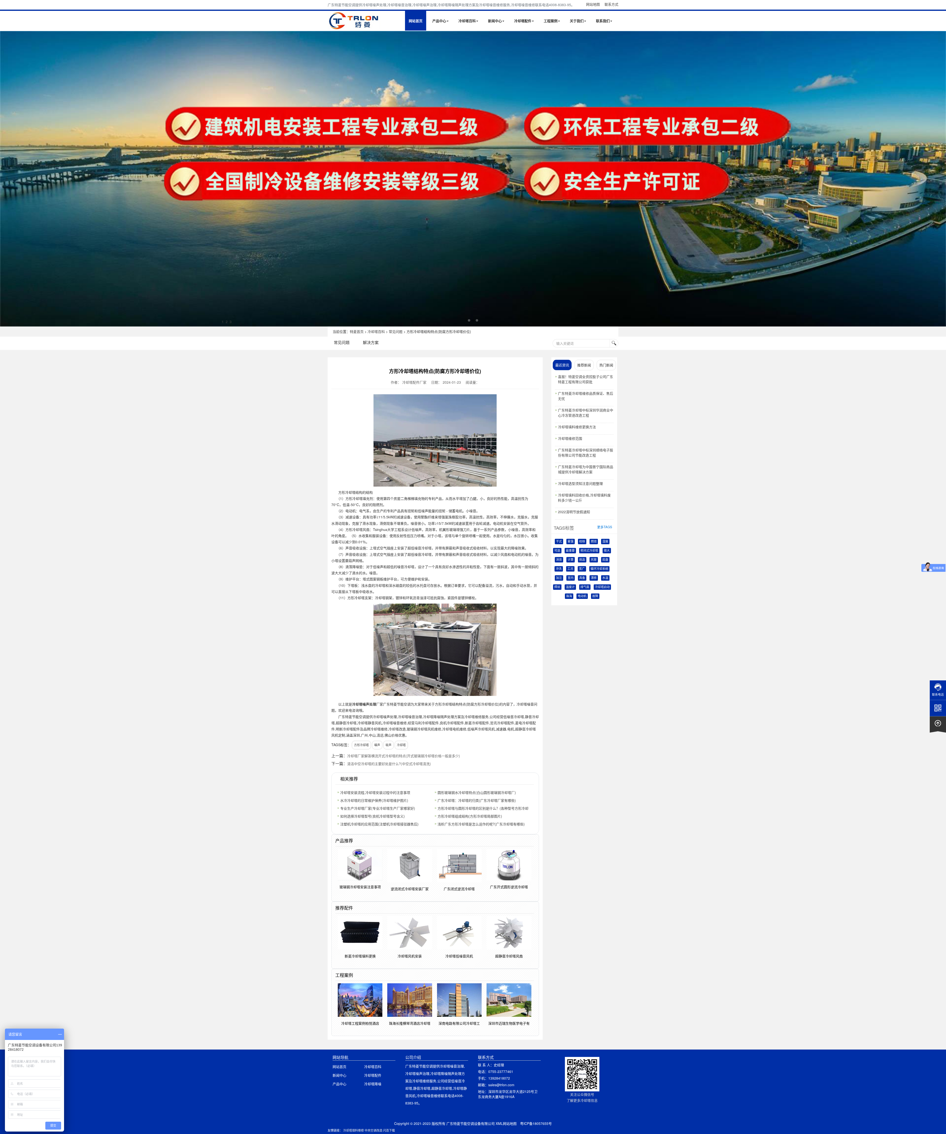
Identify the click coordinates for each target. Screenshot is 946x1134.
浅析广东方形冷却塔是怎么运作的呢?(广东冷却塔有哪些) (481, 824)
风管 (594, 559)
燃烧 (594, 541)
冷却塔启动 (602, 587)
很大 (607, 550)
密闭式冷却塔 (589, 550)
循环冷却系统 (599, 569)
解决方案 (371, 342)
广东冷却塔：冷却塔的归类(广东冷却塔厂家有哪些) (477, 800)
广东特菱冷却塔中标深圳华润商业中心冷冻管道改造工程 (585, 413)
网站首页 (415, 20)
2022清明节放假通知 (574, 511)
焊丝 (557, 587)
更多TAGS (604, 527)
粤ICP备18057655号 (536, 1123)
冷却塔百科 (467, 20)
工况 (570, 569)
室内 (571, 578)
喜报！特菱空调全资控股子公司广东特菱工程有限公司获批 (585, 379)
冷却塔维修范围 (570, 438)
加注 (559, 578)
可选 (557, 550)
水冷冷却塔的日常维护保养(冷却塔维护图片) (374, 800)
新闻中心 (495, 20)
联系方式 (611, 4)
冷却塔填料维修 (353, 1130)
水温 (605, 578)
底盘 (605, 559)
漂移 (594, 578)
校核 (582, 541)
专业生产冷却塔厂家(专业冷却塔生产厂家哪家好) (377, 808)
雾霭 (571, 541)
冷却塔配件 (522, 20)
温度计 (570, 587)
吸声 (388, 745)
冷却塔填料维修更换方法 (577, 426)
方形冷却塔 (361, 745)
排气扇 (584, 587)
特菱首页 (357, 331)
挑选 (582, 559)
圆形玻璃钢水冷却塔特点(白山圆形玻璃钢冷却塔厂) (477, 792)
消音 (559, 559)
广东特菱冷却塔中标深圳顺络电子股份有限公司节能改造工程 (585, 452)
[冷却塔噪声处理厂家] (473, 179)
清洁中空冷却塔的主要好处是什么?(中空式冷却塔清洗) (389, 763)
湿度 (605, 541)
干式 (559, 541)
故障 (595, 596)
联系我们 (603, 20)
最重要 (570, 550)
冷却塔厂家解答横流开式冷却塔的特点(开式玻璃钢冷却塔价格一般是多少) (403, 755)
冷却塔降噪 (372, 1083)
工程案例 (550, 20)
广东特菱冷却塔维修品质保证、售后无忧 (585, 396)
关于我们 (577, 20)
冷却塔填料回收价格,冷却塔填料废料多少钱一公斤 (584, 498)
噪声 (377, 745)
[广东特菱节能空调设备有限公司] (354, 26)
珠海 (569, 596)
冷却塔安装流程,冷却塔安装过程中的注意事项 (375, 792)
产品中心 (439, 20)
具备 (582, 578)
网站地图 (593, 4)
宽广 (582, 569)
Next (5, 179)
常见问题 (396, 331)
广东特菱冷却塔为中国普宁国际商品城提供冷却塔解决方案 (585, 469)
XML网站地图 (506, 1123)
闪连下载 (389, 1130)
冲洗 (559, 569)
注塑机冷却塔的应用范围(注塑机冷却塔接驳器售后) (379, 824)
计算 (571, 559)
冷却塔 (401, 745)
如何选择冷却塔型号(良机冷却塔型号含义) (372, 816)
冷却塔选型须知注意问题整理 (580, 483)
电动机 (582, 596)
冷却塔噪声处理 (364, 704)
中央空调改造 (373, 1130)
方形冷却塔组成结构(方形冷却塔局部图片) (470, 816)
